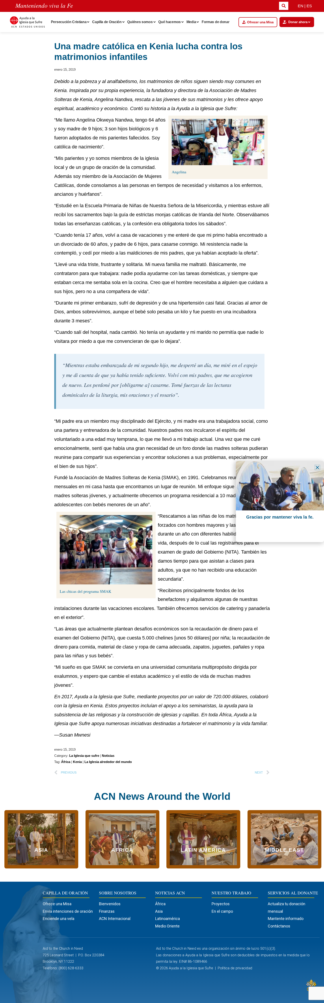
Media (191, 22)
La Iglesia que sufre (84, 755)
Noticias (108, 755)
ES (309, 6)
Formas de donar (215, 22)
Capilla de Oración (107, 22)
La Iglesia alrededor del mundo (108, 762)
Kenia (77, 762)
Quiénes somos (140, 22)
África (65, 762)
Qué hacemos (169, 22)
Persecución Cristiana (69, 22)
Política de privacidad (235, 968)
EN (300, 6)
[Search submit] (283, 6)
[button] (317, 467)
